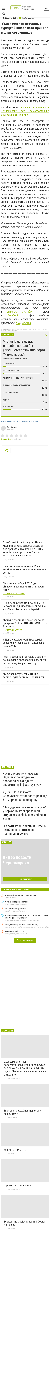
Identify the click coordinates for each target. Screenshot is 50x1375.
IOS (18, 323)
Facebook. (13, 315)
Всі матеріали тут (25, 879)
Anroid (26, 323)
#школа (25, 421)
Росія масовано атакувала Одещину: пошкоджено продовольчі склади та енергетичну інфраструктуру (24, 660)
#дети (3, 421)
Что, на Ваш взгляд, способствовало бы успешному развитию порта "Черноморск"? (24, 347)
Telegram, (14, 311)
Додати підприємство (25, 940)
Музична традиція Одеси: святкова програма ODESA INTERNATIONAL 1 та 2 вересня (25, 623)
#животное (11, 421)
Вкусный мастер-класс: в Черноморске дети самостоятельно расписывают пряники (25, 111)
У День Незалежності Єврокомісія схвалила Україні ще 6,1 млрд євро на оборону (23, 643)
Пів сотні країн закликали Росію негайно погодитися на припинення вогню (24, 569)
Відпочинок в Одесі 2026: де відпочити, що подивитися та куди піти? (23, 586)
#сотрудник (33, 421)
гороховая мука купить (17, 1185)
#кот (18, 421)
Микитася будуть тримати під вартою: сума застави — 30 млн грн (24, 675)
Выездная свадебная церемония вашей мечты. (23, 1112)
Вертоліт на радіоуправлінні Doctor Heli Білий (24, 1223)
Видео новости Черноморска (17, 860)
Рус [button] (46, 8)
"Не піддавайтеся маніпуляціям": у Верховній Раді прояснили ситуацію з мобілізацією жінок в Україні (24, 606)
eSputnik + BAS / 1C (15, 1149)
